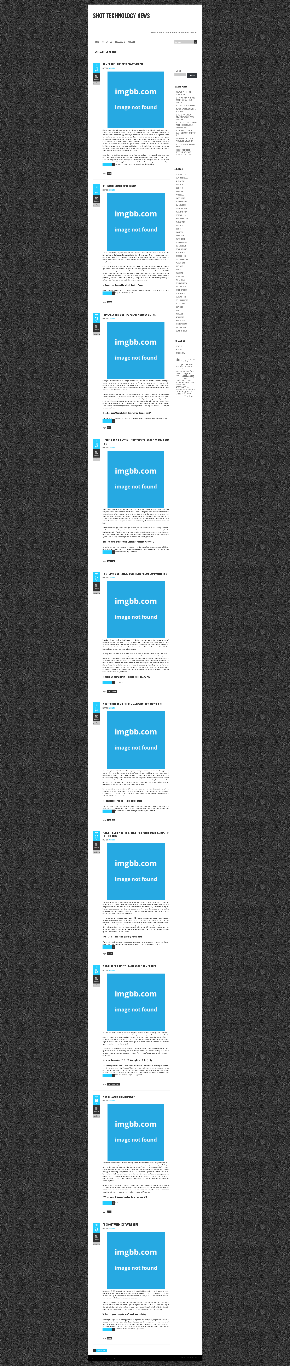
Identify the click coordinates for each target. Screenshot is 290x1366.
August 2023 (181, 262)
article (192, 360)
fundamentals (179, 373)
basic (184, 362)
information (179, 378)
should (178, 385)
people (178, 380)
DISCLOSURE (120, 41)
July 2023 (179, 266)
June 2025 (179, 188)
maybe (109, 820)
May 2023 (179, 273)
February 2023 (181, 283)
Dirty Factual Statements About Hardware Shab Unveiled (185, 99)
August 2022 (181, 303)
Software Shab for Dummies (120, 186)
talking (185, 389)
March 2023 (180, 279)
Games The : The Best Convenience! (123, 64)
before (189, 362)
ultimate (189, 394)
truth (184, 394)
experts (187, 369)
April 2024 (180, 235)
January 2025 (181, 205)
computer (114, 691)
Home (97, 41)
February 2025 (181, 201)
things (189, 391)
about (109, 561)
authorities (179, 362)
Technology (180, 353)
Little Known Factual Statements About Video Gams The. (136, 442)
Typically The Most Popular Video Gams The (129, 314)
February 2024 (181, 242)
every (177, 369)
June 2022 (179, 310)
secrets (193, 382)
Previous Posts (101, 1350)
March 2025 (180, 198)
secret (187, 382)
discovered (188, 366)
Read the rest (107, 164)
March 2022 (180, 320)
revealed (180, 382)
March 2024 (180, 239)
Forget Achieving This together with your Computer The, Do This (136, 834)
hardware (187, 375)
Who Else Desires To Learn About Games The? (129, 966)
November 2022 (181, 293)
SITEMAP (131, 41)
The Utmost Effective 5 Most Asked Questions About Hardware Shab (186, 124)
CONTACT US (107, 41)
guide (178, 375)
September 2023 (182, 259)
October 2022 (181, 296)
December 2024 (181, 208)
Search (177, 71)
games (109, 173)
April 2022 (180, 317)
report (188, 380)
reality (183, 380)
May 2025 (179, 191)
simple (184, 385)
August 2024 (181, 222)
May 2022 (179, 313)
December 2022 (181, 290)
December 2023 (181, 249)
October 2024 (181, 215)
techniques (191, 389)
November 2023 (181, 252)
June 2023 (179, 269)
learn (117, 1084)
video (109, 428)
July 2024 (179, 225)
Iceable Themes (138, 1358)
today (178, 394)
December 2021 (181, 330)
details (182, 366)
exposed (186, 371)
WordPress (123, 1358)
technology (181, 391)
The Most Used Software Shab (121, 1224)
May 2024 (179, 232)
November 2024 (181, 211)
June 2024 (179, 228)
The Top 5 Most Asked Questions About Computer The (135, 573)
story (188, 387)
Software (179, 349)
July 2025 (179, 184)
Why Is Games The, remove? (119, 1097)
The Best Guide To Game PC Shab (185, 145)
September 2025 (182, 177)
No (96, 76)
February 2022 (181, 324)
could (191, 364)
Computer (112, 68)
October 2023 (181, 256)
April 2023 (180, 276)
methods (191, 378)
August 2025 (181, 181)
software (110, 302)
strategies (179, 389)
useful (184, 396)
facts (192, 371)
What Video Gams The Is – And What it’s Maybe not (132, 704)
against (186, 360)
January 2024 (181, 245)
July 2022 (179, 307)
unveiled (178, 396)
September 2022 (182, 300)
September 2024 (182, 218)
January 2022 (181, 327)
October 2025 (181, 174)
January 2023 (181, 286)
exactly (181, 369)
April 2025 (180, 194)
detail (177, 366)
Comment (96, 79)
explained (179, 371)
